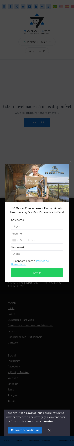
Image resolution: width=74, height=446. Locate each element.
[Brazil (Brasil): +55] (15, 240)
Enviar (37, 272)
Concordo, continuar (25, 430)
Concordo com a (30, 262)
